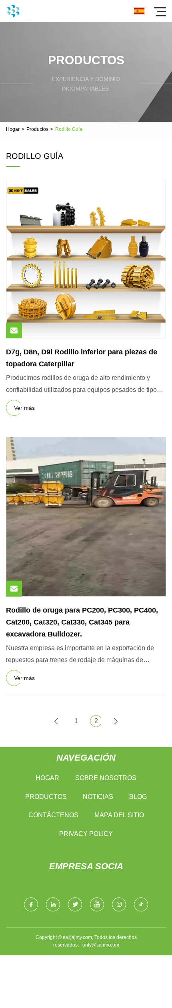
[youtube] (97, 904)
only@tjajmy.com (100, 945)
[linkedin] (53, 904)
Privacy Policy (86, 833)
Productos (37, 129)
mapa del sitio (119, 815)
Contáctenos (53, 815)
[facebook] (31, 904)
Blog (138, 796)
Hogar (13, 129)
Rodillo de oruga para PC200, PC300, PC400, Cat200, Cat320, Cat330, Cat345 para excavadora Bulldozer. (82, 622)
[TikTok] (141, 904)
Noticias (98, 796)
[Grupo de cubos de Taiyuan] (13, 11)
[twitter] (75, 904)
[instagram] (119, 904)
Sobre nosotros (105, 778)
